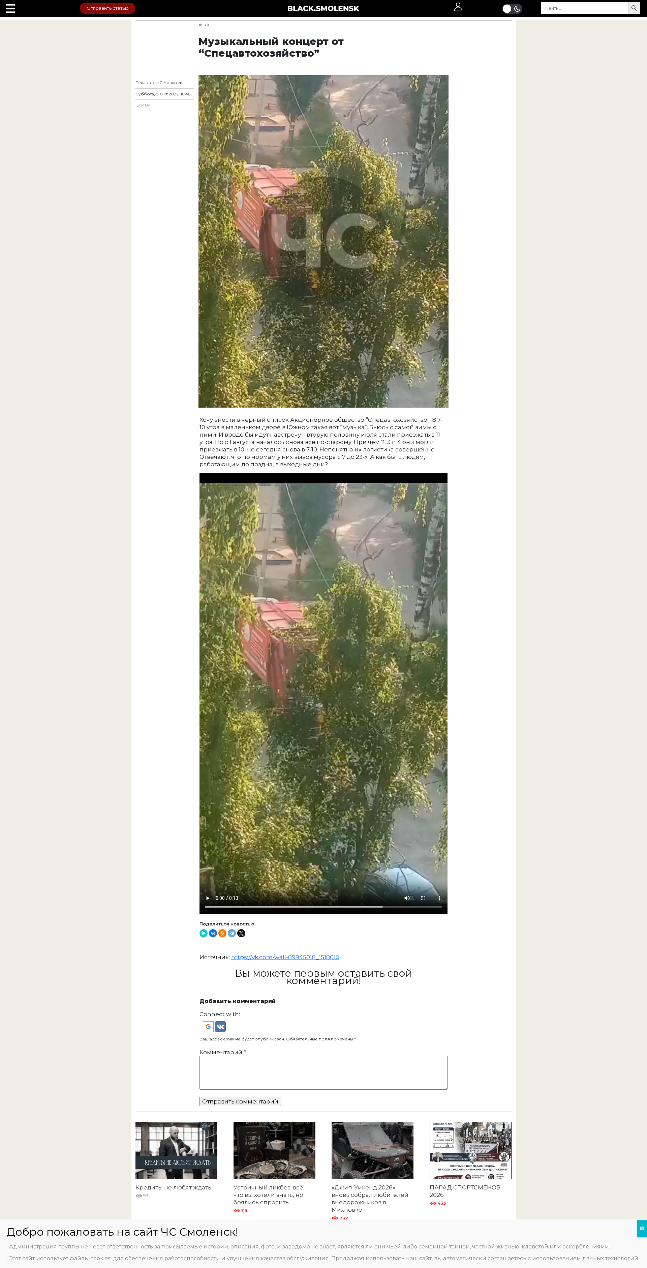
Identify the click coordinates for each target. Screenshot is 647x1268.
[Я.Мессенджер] (203, 933)
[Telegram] (232, 933)
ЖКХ (204, 24)
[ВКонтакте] (213, 933)
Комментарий (222, 1052)
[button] (209, 1026)
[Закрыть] (642, 1228)
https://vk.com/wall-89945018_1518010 (285, 957)
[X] (241, 933)
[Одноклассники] (222, 933)
